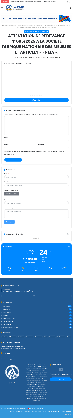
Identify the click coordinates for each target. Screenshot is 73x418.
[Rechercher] (71, 9)
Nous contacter (66, 411)
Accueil (5, 25)
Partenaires (38, 337)
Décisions (21, 337)
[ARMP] (15, 8)
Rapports (52, 337)
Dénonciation (7, 324)
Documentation (8, 321)
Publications (12, 25)
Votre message (9, 208)
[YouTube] (14, 383)
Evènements (7, 309)
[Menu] (2, 9)
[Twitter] (12, 383)
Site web (41, 144)
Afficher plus (36, 100)
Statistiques (60, 337)
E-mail (7, 144)
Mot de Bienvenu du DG (10, 327)
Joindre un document (11, 190)
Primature (40, 408)
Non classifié (7, 312)
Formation (29, 337)
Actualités (27, 411)
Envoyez (9, 222)
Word (68, 337)
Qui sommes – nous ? (9, 318)
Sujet (6, 200)
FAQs (44, 411)
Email (6, 182)
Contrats (5, 315)
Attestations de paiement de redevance (30, 25)
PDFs (45, 337)
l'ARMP (31, 408)
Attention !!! (12, 337)
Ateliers (4, 337)
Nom (6, 137)
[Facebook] (10, 383)
